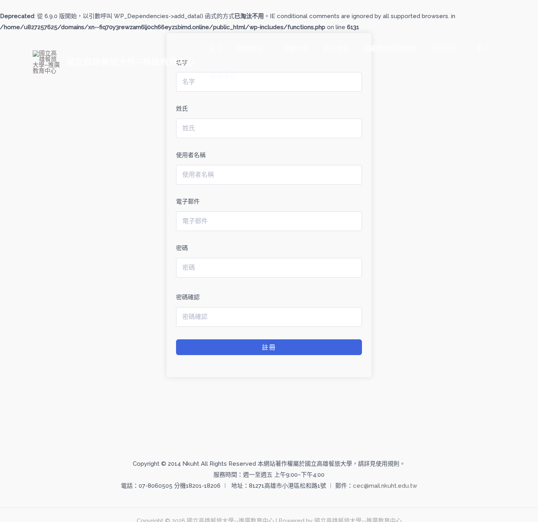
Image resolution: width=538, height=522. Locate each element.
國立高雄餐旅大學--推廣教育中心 (130, 62)
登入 (483, 48)
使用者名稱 (191, 155)
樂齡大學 (296, 48)
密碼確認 (188, 297)
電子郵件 (188, 201)
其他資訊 (443, 48)
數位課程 (336, 48)
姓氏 (182, 108)
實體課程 (249, 48)
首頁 (216, 48)
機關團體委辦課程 (390, 48)
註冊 (269, 347)
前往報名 (222, 76)
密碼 (182, 248)
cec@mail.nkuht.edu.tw (385, 485)
